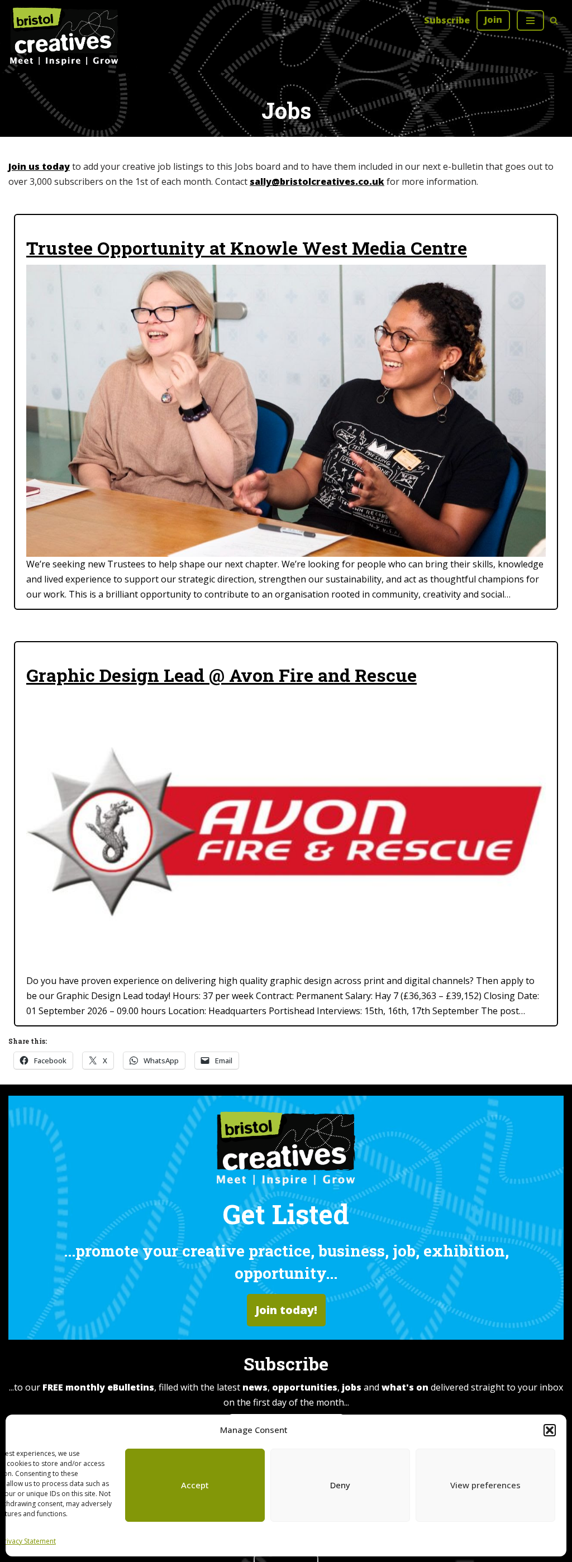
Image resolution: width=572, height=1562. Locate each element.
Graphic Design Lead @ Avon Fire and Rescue (221, 675)
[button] (549, 1430)
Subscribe (447, 20)
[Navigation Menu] (530, 20)
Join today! (286, 1309)
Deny (340, 1485)
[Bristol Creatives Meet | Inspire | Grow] (64, 37)
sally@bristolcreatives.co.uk (317, 181)
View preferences (485, 1485)
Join (493, 19)
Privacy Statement (28, 1541)
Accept (195, 1485)
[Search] (554, 20)
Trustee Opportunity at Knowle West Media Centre (246, 248)
